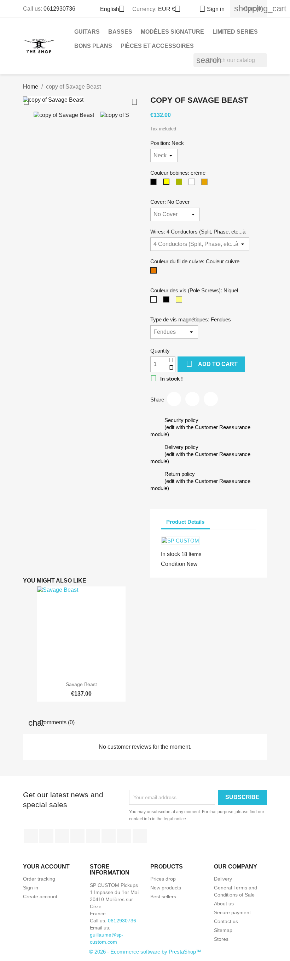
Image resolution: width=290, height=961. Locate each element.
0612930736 (59, 9)
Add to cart (212, 364)
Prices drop (163, 879)
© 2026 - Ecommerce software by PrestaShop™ (145, 952)
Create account (40, 896)
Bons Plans (93, 46)
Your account (46, 867)
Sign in (30, 887)
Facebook (31, 836)
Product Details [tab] (185, 522)
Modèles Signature (172, 32)
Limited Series (235, 32)
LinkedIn (140, 836)
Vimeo (109, 836)
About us (224, 903)
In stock (170, 554)
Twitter (46, 836)
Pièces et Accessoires (157, 46)
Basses (120, 32)
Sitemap (223, 930)
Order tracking (39, 879)
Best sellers (163, 896)
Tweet (192, 399)
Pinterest (211, 399)
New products (165, 887)
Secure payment (232, 912)
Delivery (223, 879)
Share (174, 399)
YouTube (77, 836)
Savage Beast (81, 684)
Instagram (124, 836)
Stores (221, 939)
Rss (62, 836)
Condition (173, 564)
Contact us (226, 921)
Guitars (87, 32)
